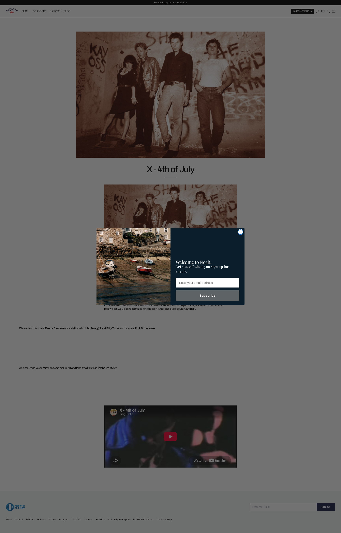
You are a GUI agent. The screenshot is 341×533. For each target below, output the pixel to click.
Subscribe (207, 295)
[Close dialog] (240, 232)
